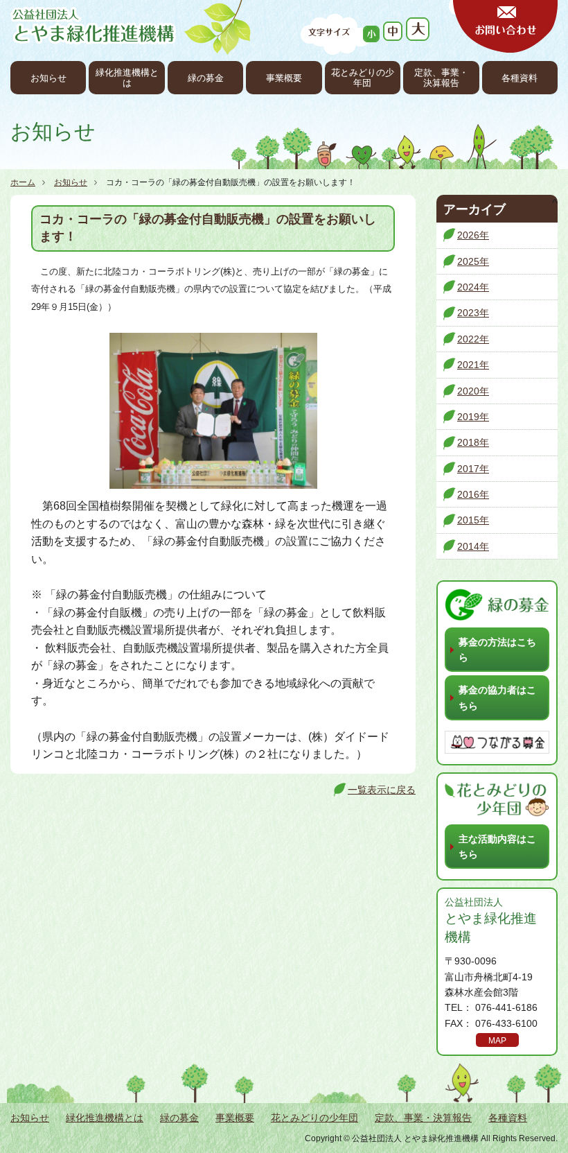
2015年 (473, 520)
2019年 (473, 416)
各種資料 (520, 78)
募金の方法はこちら (497, 649)
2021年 (473, 364)
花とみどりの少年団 (362, 78)
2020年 (473, 391)
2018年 (473, 442)
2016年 (473, 494)
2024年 (473, 287)
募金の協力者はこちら (497, 697)
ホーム (22, 182)
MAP (497, 1041)
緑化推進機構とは (127, 78)
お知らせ (48, 78)
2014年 (473, 546)
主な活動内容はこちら (497, 846)
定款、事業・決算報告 (441, 78)
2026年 (473, 235)
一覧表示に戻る (382, 789)
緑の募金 (206, 78)
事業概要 (284, 78)
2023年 (473, 312)
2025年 (473, 261)
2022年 (473, 339)
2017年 (473, 468)
